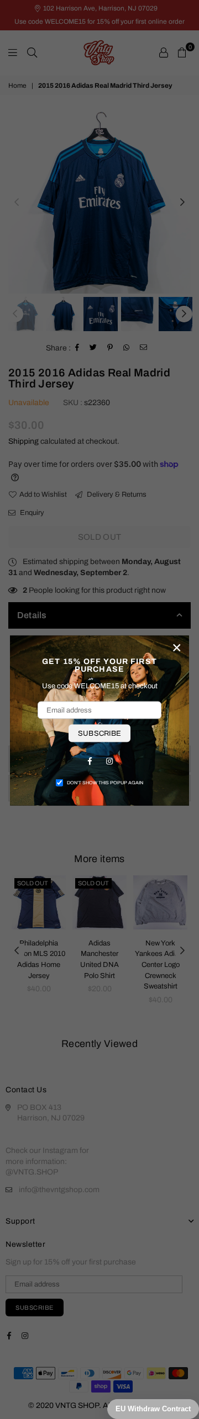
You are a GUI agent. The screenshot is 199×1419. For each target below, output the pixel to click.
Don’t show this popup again (105, 782)
